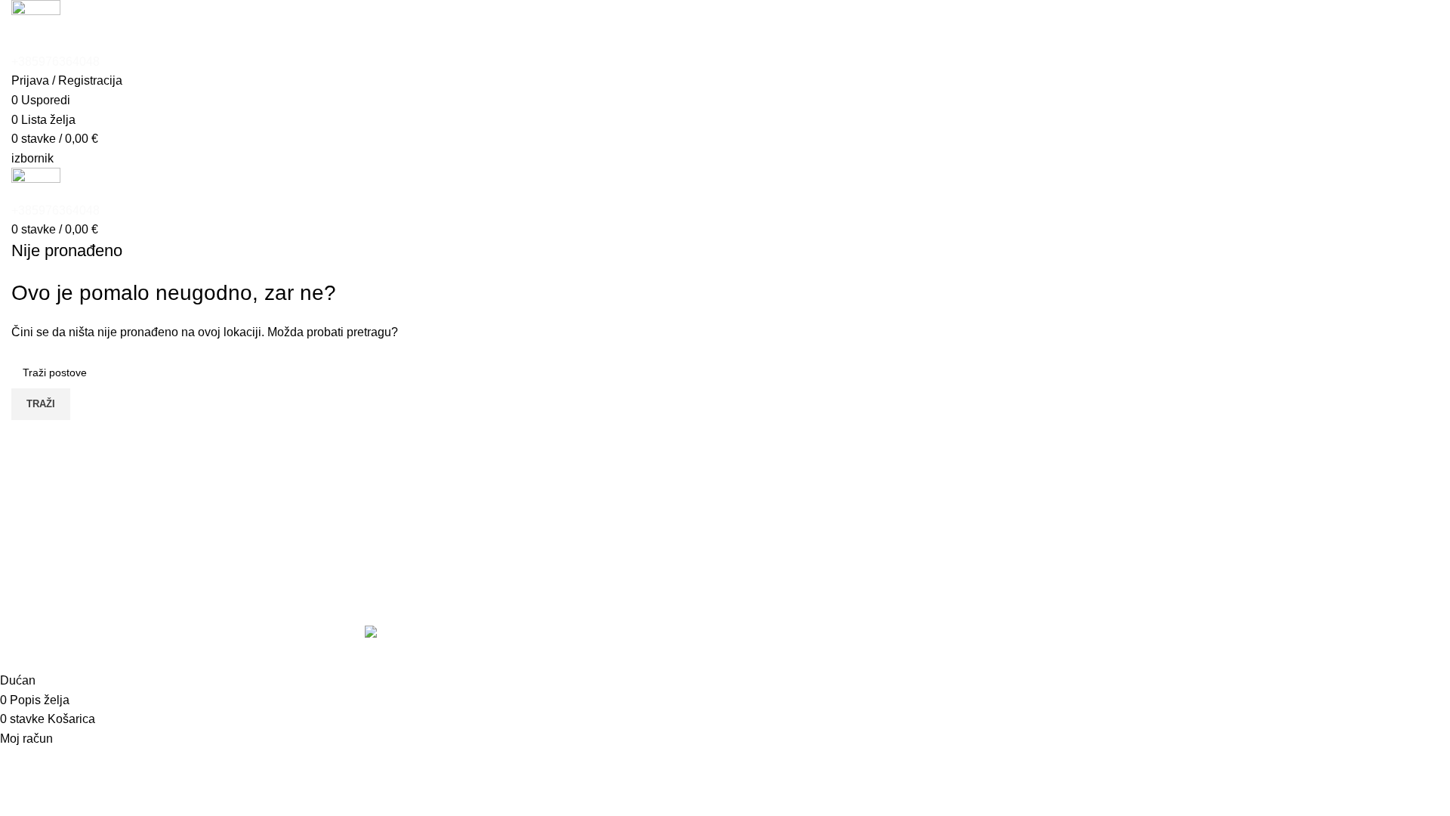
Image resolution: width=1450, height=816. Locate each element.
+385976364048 (55, 61)
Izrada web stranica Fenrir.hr (1048, 653)
